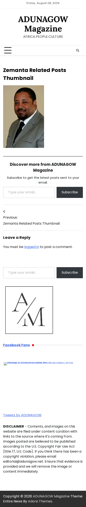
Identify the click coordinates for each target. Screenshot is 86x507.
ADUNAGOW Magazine (43, 24)
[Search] (78, 50)
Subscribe (70, 192)
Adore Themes (40, 501)
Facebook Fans (16, 345)
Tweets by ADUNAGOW (22, 415)
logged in (31, 246)
